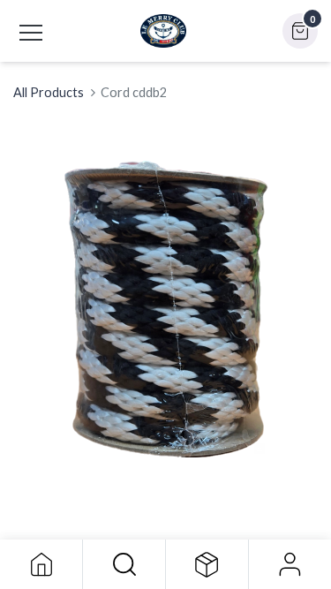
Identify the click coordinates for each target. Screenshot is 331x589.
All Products (48, 92)
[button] (124, 564)
